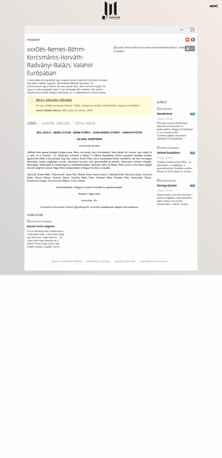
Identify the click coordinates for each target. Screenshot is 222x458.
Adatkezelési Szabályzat (98, 261)
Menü (214, 6)
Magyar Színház (165, 118)
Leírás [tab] (32, 123)
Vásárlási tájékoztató (124, 261)
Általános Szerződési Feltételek (67, 261)
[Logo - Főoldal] (111, 10)
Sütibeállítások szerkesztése (153, 261)
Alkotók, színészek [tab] (56, 123)
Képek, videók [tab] (85, 123)
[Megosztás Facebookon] (193, 40)
